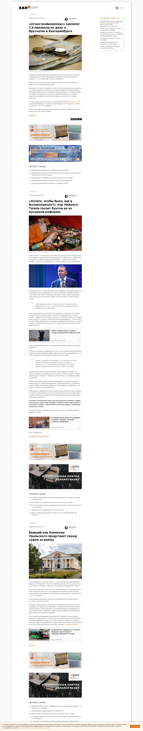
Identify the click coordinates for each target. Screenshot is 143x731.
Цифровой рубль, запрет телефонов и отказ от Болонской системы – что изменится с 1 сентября (56, 707)
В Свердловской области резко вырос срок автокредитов (51, 180)
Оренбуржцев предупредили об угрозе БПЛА (47, 510)
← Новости (33, 14)
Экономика (32, 115)
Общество (32, 645)
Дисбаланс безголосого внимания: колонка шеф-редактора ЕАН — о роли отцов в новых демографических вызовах (111, 24)
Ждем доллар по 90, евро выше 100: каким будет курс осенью (53, 713)
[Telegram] (76, 119)
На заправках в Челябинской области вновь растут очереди (52, 177)
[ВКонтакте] (72, 119)
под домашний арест (71, 624)
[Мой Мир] (79, 119)
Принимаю (135, 726)
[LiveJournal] (81, 119)
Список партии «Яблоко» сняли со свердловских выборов (111, 29)
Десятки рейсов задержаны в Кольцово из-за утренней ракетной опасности (54, 514)
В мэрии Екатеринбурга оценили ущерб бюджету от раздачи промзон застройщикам (55, 498)
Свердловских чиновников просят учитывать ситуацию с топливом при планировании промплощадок (56, 174)
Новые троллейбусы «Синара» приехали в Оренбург (110, 47)
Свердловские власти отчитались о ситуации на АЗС (49, 183)
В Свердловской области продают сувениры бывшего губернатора (54, 721)
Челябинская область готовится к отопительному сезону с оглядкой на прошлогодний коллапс (111, 34)
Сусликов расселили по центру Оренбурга (110, 39)
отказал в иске (75, 101)
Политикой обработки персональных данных (33, 728)
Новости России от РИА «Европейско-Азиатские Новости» (25, 8)
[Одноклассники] (74, 119)
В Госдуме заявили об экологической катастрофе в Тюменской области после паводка (56, 506)
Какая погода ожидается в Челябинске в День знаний (50, 170)
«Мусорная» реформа (42, 436)
